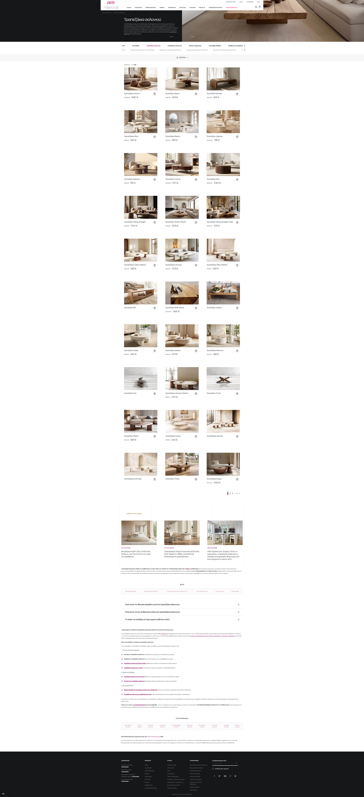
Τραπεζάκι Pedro (131, 436)
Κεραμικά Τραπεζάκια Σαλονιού (197, 50)
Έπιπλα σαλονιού (107, 12)
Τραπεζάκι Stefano (132, 179)
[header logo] (111, 5)
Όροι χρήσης (193, 790)
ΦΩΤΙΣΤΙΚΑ (182, 7)
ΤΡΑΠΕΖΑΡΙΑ (138, 7)
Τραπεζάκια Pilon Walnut (217, 265)
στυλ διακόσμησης (140, 705)
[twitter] (219, 776)
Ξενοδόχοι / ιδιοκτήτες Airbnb (175, 779)
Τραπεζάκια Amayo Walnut (176, 393)
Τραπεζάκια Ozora (132, 93)
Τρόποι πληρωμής (195, 773)
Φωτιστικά (147, 779)
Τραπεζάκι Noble (131, 350)
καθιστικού (164, 633)
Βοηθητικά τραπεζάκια (236, 45)
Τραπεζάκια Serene (215, 436)
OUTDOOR (192, 7)
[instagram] (235, 776)
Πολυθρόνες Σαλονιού (175, 45)
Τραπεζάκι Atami (172, 93)
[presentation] (172, 37)
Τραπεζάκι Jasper (214, 307)
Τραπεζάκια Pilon (131, 136)
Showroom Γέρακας (127, 765)
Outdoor (147, 782)
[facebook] (214, 776)
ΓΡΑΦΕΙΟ (161, 7)
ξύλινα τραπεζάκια (215, 636)
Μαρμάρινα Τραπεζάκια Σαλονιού (170, 50)
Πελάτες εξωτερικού (173, 776)
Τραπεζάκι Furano (173, 179)
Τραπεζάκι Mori (213, 179)
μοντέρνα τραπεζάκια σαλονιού (199, 636)
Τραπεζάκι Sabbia (172, 350)
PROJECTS (202, 7)
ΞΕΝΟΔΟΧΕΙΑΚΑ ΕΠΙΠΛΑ (215, 7)
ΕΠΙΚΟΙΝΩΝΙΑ (250, 1)
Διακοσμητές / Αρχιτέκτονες (175, 782)
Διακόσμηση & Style (150, 591)
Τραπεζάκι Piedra (172, 136)
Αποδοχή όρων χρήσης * (222, 768)
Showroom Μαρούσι (127, 779)
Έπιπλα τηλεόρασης (195, 45)
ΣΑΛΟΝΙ (129, 7)
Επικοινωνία (170, 767)
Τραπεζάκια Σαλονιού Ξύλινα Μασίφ (142, 50)
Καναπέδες (135, 45)
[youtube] (225, 776)
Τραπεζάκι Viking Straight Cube (220, 222)
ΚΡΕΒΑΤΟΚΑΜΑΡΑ (151, 7)
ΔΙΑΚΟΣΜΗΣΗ (172, 7)
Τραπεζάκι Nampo (214, 93)
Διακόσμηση (148, 776)
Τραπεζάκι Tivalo (172, 479)
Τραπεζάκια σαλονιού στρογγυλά (134, 676)
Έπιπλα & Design (131, 591)
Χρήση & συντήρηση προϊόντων (198, 765)
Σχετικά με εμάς (171, 765)
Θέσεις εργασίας (172, 788)
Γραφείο (147, 773)
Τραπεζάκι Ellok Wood (174, 307)
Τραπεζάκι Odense (214, 136)
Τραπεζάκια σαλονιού (153, 45)
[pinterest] (230, 776)
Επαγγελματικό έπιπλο (173, 785)
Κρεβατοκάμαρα (149, 770)
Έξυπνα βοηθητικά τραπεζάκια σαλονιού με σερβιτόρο (141, 690)
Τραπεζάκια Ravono (215, 350)
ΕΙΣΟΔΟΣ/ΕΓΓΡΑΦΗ (231, 1)
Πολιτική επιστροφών (196, 779)
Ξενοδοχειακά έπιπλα (151, 788)
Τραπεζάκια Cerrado (133, 479)
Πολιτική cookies (194, 787)
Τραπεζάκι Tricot (214, 393)
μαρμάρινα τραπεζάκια (228, 636)
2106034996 (125, 767)
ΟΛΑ (123, 45)
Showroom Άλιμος (126, 769)
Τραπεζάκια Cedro (173, 436)
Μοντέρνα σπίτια (202, 591)
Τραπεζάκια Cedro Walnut (135, 265)
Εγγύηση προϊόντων (195, 770)
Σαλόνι (147, 765)
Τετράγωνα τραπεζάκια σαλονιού (134, 681)
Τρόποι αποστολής (195, 776)
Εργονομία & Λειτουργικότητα (177, 591)
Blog (187, 568)
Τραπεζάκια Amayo (173, 265)
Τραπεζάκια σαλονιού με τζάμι (133, 668)
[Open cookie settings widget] (6, 794)
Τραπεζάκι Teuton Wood (175, 222)
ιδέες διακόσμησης (153, 736)
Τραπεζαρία (148, 767)
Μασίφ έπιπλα (149, 785)
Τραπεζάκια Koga (214, 479)
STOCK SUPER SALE (231, 7)
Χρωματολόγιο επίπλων (196, 767)
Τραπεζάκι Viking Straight (135, 222)
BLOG (241, 1)
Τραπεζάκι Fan (130, 393)
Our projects (220, 591)
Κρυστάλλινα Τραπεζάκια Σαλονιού (224, 50)
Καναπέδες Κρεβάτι (215, 45)
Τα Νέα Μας (235, 591)
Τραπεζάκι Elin (130, 307)
